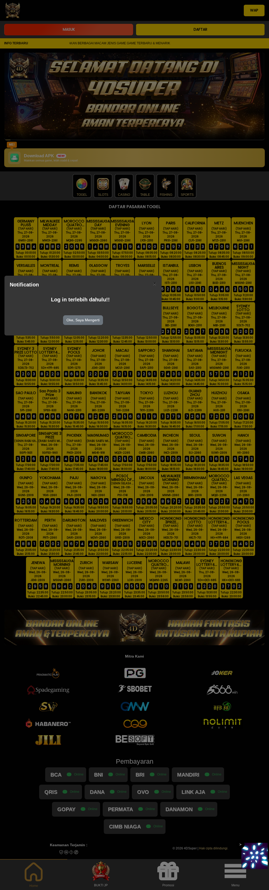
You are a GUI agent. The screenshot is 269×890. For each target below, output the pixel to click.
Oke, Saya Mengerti (83, 320)
